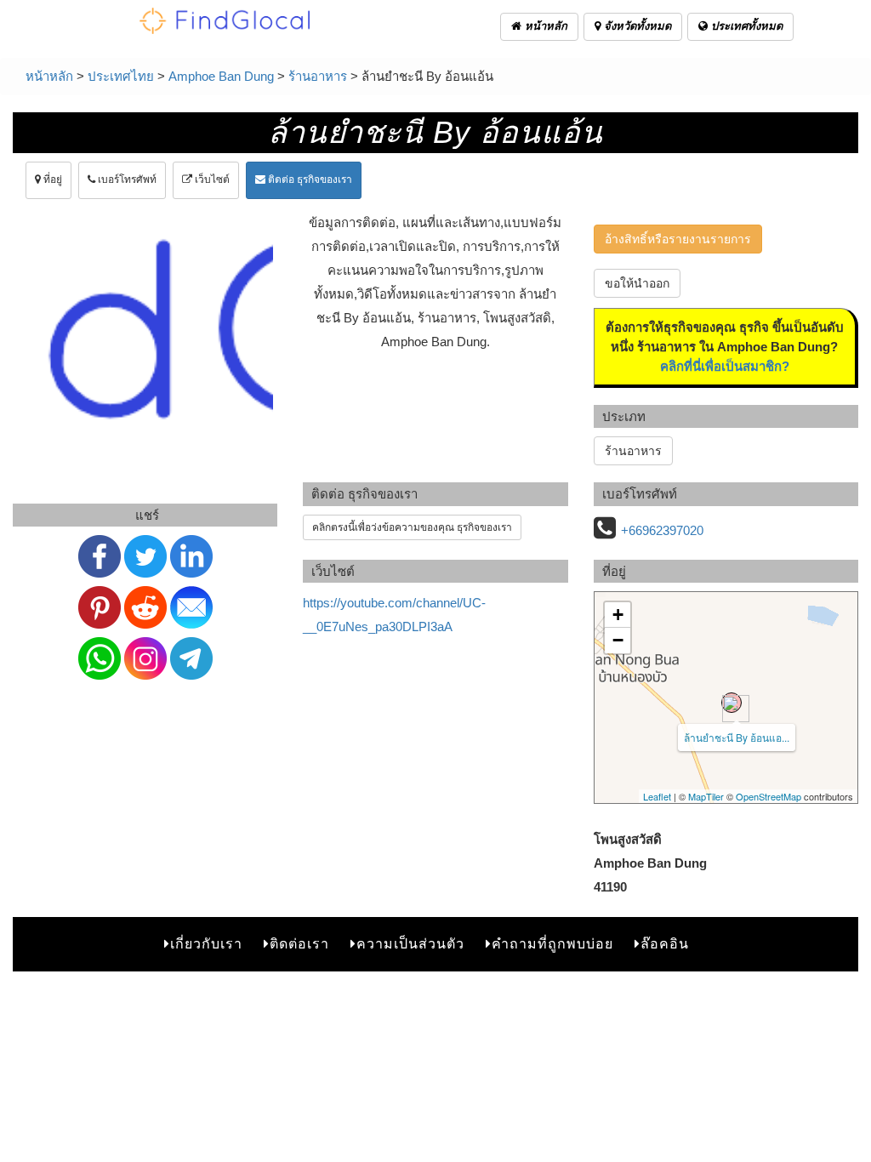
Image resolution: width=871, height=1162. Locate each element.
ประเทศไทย (121, 76)
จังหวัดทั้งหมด (636, 26)
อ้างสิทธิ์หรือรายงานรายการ (678, 239)
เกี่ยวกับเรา (206, 944)
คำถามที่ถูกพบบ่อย (552, 944)
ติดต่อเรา (299, 944)
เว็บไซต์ (211, 179)
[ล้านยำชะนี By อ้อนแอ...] (731, 702)
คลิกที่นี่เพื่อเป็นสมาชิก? (724, 366)
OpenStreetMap (768, 796)
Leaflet (657, 796)
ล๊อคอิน (664, 944)
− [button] (617, 640)
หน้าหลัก (544, 26)
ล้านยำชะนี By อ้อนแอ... (736, 737)
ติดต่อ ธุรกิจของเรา (308, 179)
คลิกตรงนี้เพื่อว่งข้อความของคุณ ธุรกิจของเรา (412, 527)
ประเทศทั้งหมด (745, 26)
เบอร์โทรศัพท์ (126, 179)
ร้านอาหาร (317, 76)
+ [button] (617, 614)
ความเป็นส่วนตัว (410, 944)
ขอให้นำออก (637, 283)
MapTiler (706, 796)
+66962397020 (662, 530)
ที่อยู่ (51, 179)
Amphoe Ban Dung (221, 76)
